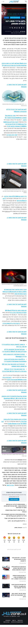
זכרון (21, 207)
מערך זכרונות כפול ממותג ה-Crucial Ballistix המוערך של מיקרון (16, 118)
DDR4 (17, 207)
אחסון (23, 17)
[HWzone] (14, 1)
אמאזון (16, 527)
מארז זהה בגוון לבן (12, 135)
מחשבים (6, 17)
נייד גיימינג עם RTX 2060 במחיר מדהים (15, 196)
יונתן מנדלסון (22, 31)
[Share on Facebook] (22, 28)
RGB (11, 426)
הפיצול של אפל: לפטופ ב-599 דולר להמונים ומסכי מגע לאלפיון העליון (18, 595)
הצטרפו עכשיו (14, 499)
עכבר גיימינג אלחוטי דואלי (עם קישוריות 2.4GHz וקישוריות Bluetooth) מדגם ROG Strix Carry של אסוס (15, 292)
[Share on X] (19, 28)
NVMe (6, 207)
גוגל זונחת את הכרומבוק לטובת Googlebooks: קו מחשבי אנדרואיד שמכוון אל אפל (18, 586)
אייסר (17, 284)
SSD (18, 375)
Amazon (20, 527)
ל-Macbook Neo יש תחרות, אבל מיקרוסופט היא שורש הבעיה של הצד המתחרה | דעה (18, 577)
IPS (11, 200)
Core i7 (8, 205)
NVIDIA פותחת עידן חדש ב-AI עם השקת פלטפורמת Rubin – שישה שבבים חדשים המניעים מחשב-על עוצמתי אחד (15, 506)
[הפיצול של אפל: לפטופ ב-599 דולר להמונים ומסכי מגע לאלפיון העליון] (6, 595)
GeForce (7, 211)
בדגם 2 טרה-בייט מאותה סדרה (11, 323)
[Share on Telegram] (15, 28)
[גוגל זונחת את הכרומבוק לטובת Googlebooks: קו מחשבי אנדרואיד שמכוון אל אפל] (6, 586)
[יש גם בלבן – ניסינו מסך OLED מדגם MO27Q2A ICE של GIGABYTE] (6, 559)
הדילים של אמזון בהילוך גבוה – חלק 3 (16, 521)
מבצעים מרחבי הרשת (15, 17)
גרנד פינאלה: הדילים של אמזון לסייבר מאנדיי (14, 518)
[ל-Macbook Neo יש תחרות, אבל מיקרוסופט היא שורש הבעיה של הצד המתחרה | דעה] (6, 577)
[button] (25, 1)
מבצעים (13, 42)
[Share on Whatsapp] (17, 28)
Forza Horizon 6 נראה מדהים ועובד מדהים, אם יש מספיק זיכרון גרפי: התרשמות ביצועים (19, 568)
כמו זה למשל (10, 485)
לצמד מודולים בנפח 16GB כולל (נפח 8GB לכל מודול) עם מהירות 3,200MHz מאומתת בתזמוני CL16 (15, 124)
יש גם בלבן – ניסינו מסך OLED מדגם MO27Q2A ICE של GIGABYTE (19, 559)
